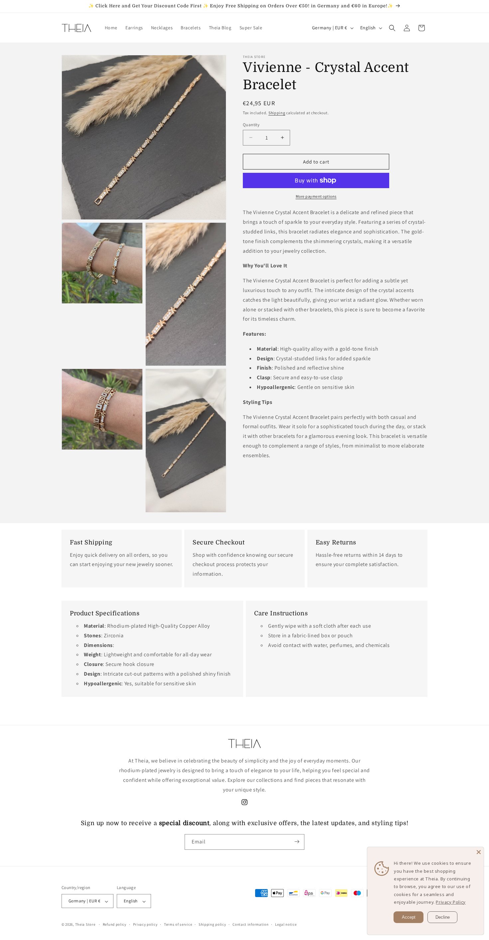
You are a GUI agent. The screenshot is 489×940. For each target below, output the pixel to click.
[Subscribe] (296, 841)
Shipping (276, 112)
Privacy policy (145, 924)
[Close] (478, 852)
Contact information (250, 924)
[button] (392, 28)
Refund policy (114, 924)
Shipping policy (212, 924)
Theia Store (85, 924)
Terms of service (178, 924)
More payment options (316, 196)
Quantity (251, 124)
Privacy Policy (450, 902)
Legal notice (285, 924)
